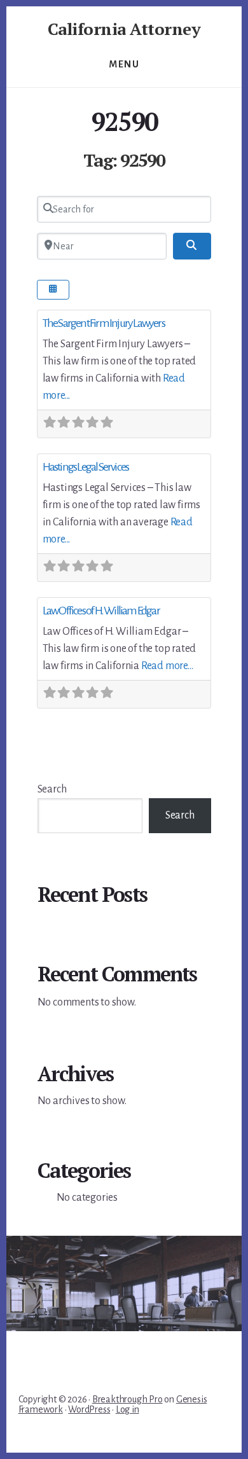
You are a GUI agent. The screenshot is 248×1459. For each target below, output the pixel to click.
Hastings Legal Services (86, 466)
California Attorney (124, 28)
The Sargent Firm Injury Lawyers (104, 323)
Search (52, 789)
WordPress (89, 1409)
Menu (124, 64)
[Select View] (53, 290)
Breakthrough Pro (127, 1399)
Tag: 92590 (124, 160)
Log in (127, 1409)
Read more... (167, 666)
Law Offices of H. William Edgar (101, 610)
